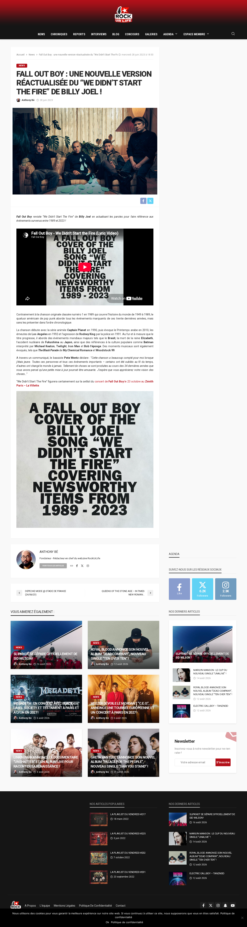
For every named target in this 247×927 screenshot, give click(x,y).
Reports (79, 34)
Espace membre (194, 34)
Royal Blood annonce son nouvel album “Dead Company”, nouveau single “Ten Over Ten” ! (120, 653)
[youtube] (232, 905)
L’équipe (45, 905)
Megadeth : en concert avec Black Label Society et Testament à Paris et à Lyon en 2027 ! (46, 707)
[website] (71, 566)
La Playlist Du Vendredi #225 (127, 833)
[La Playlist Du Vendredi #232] (98, 858)
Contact (120, 905)
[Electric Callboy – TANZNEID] (181, 711)
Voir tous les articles (53, 566)
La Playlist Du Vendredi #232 (127, 852)
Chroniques (59, 34)
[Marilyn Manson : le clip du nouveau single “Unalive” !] (181, 675)
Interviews (99, 34)
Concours (132, 34)
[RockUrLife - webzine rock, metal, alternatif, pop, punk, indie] (123, 14)
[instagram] (88, 566)
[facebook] (76, 566)
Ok (107, 922)
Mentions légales (64, 905)
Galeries (151, 34)
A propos (30, 905)
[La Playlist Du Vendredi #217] (98, 819)
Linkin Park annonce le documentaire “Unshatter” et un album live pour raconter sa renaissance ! (46, 761)
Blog (115, 34)
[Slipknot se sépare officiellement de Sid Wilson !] (46, 645)
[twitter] (82, 566)
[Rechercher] (233, 34)
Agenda (168, 34)
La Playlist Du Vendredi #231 (127, 872)
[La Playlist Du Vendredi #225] (98, 838)
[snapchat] (225, 905)
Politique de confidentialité (95, 905)
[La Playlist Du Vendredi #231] (98, 877)
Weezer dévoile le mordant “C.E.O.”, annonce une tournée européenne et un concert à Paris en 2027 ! (122, 707)
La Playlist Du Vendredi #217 (127, 814)
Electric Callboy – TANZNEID (210, 705)
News (41, 34)
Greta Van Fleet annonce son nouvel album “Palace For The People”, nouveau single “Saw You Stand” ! (123, 761)
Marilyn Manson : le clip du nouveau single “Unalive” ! (210, 672)
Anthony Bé (28, 100)
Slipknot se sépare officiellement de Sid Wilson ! (45, 656)
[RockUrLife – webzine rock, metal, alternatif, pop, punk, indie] (16, 905)
